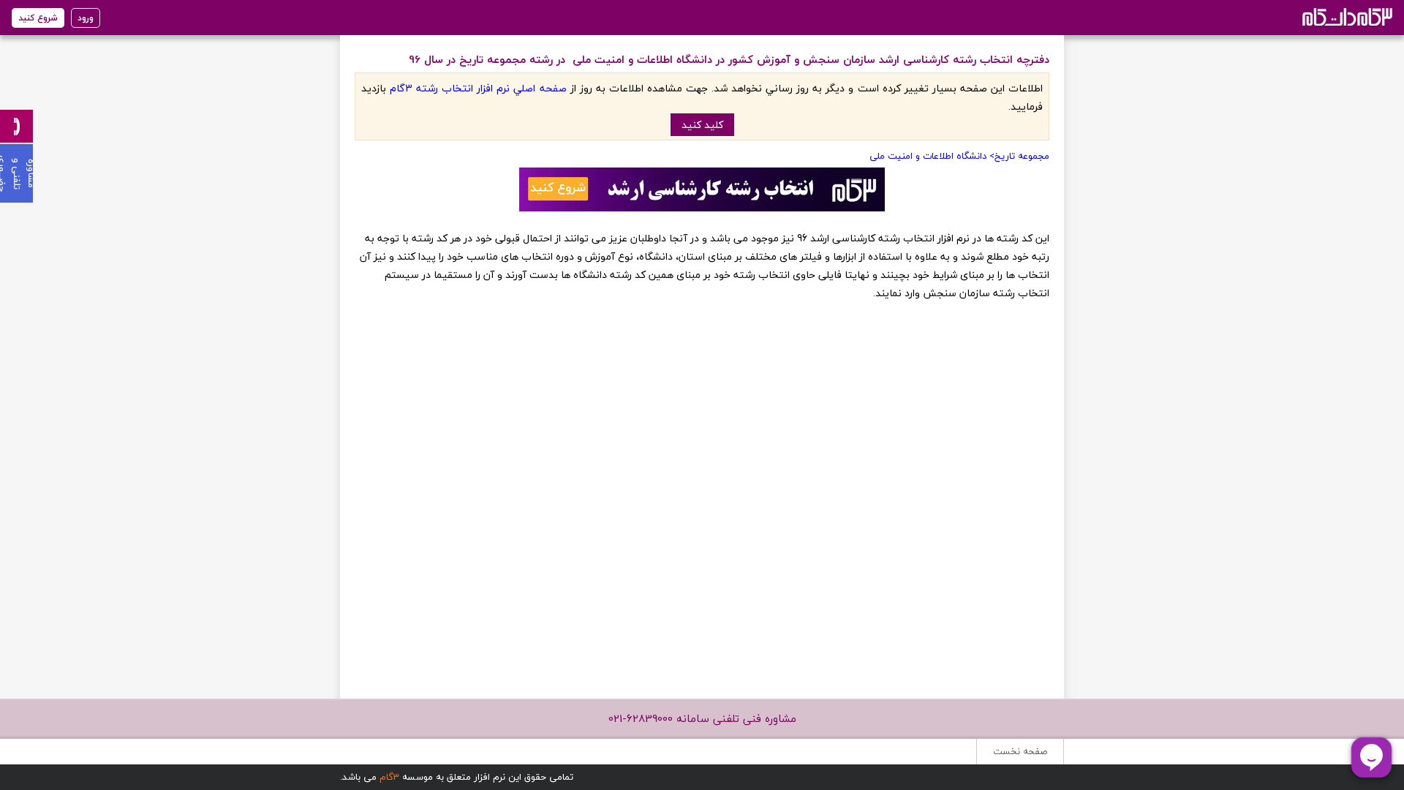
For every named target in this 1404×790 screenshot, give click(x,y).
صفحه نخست (1020, 751)
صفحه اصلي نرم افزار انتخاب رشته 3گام (478, 88)
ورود (86, 18)
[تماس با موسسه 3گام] (16, 126)
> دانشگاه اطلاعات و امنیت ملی (930, 156)
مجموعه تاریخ (1021, 156)
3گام (389, 777)
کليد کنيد (702, 125)
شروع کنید (38, 18)
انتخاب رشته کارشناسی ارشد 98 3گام (1345, 16)
